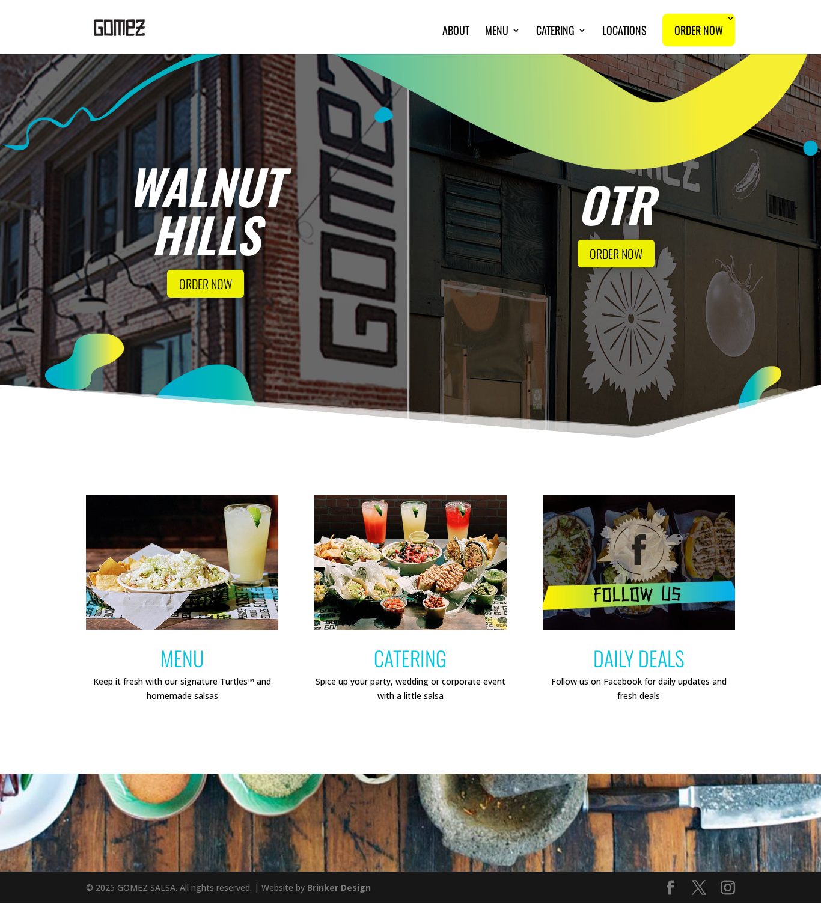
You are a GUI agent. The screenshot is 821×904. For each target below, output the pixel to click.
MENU (496, 32)
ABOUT (455, 32)
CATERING (555, 32)
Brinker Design (339, 887)
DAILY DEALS (639, 658)
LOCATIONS (624, 32)
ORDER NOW (205, 284)
